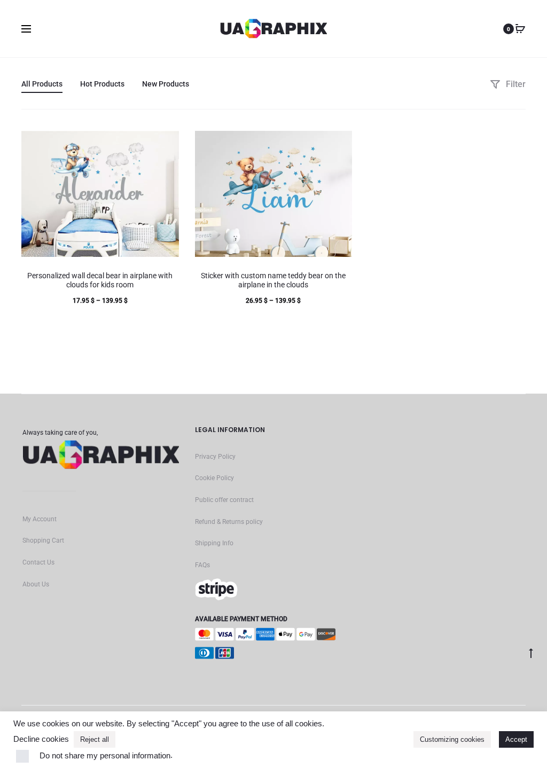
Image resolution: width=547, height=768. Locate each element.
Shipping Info (214, 543)
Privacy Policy (215, 456)
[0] (520, 29)
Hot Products (102, 84)
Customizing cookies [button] (452, 739)
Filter (515, 84)
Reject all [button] (94, 739)
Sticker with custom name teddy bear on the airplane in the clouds (273, 280)
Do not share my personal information (105, 755)
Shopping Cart (43, 540)
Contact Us (38, 562)
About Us (35, 584)
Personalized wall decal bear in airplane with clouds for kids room (100, 280)
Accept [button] (516, 739)
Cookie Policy (214, 478)
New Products (165, 84)
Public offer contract (224, 500)
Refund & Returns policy (229, 522)
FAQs (202, 565)
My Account (39, 519)
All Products (41, 84)
